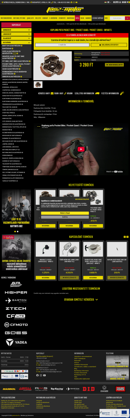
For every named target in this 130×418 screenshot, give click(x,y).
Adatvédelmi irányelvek (82, 199)
